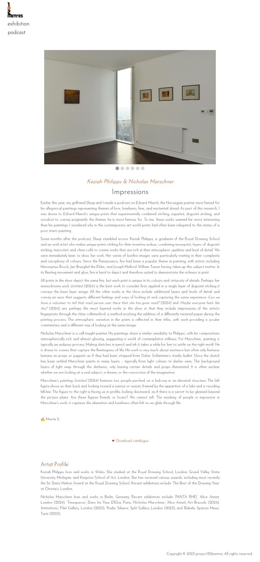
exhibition (18, 24)
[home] (127, 10)
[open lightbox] (130, 107)
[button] (51, 107)
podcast (16, 32)
